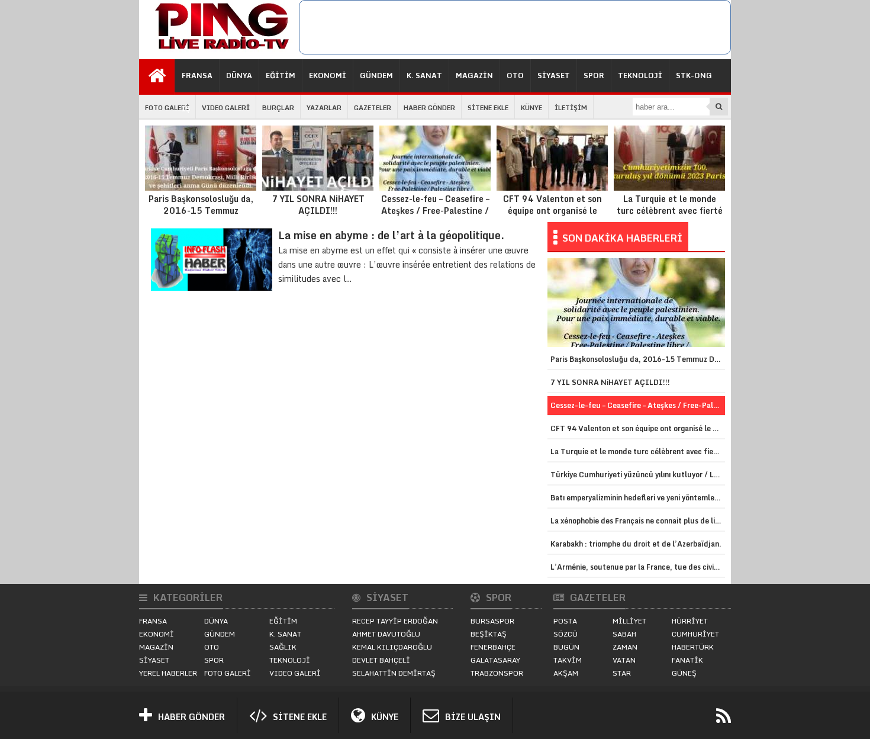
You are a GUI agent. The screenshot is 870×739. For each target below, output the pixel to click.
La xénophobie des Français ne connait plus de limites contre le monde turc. (637, 520)
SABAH (624, 634)
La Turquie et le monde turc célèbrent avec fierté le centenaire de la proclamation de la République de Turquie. (670, 222)
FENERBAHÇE (493, 647)
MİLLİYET (629, 620)
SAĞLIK (283, 647)
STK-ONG (694, 75)
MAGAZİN (474, 75)
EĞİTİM (280, 75)
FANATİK (687, 660)
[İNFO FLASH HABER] (219, 49)
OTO (515, 75)
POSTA (565, 620)
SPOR (594, 75)
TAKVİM (567, 660)
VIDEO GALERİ (226, 107)
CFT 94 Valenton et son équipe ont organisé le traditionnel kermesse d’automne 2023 (552, 216)
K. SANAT (424, 75)
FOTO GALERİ (167, 107)
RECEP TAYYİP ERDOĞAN (395, 620)
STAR (622, 673)
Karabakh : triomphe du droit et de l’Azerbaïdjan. (635, 544)
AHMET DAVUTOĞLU (386, 634)
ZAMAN (625, 647)
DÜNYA (239, 75)
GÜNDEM (376, 75)
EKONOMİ (327, 75)
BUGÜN (566, 647)
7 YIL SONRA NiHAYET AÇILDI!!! (318, 204)
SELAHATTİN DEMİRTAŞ (394, 673)
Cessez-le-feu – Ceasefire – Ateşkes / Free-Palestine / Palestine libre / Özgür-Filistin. (435, 216)
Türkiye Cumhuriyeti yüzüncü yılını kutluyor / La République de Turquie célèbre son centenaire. (637, 474)
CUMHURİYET (695, 634)
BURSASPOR (492, 620)
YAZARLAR (324, 107)
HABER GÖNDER (429, 107)
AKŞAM (565, 673)
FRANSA (197, 75)
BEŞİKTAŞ (489, 634)
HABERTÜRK (693, 647)
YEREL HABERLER (168, 673)
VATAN (624, 660)
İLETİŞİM (571, 107)
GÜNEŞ (684, 673)
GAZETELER (372, 107)
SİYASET (553, 75)
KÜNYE (531, 107)
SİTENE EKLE (488, 107)
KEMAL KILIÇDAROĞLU (392, 647)
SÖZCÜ (565, 634)
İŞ (186, 108)
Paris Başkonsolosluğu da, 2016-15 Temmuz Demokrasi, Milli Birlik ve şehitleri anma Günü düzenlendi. (201, 222)
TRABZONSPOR (497, 673)
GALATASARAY (495, 660)
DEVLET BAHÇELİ (381, 660)
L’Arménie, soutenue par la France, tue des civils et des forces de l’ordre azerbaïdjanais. (637, 567)
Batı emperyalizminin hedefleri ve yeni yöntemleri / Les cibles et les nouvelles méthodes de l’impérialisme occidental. (637, 497)
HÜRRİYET (690, 620)
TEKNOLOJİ (640, 75)
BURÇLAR (278, 107)
